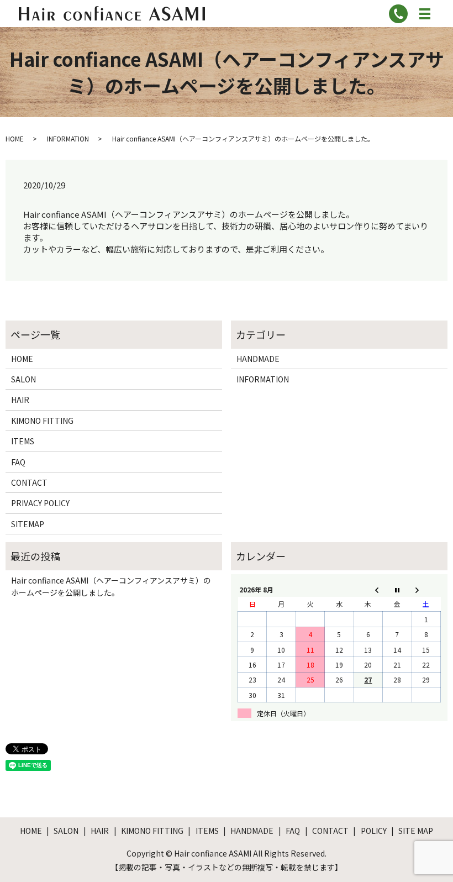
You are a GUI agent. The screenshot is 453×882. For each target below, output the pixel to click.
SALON (23, 379)
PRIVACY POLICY (40, 502)
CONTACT (29, 482)
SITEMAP (27, 523)
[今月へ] (397, 589)
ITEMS (22, 441)
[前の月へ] (368, 589)
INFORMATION (68, 138)
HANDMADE (258, 358)
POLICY (374, 830)
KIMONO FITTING (42, 420)
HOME (15, 138)
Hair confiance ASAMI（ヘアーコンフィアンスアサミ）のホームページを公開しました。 (111, 586)
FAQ (18, 462)
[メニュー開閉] (424, 13)
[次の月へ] (426, 589)
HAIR (20, 399)
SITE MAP (415, 830)
